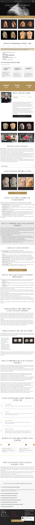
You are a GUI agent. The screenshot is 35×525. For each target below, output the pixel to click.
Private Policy (14, 513)
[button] (33, 1)
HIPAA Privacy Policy (15, 515)
